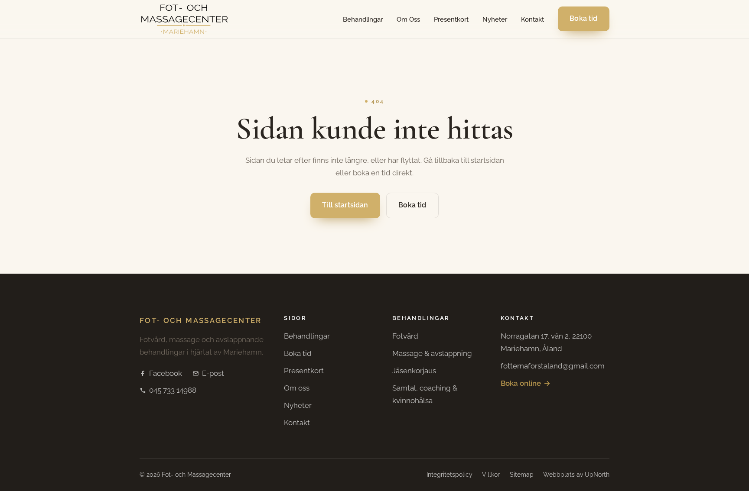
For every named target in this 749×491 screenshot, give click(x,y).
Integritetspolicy (449, 474)
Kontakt (532, 19)
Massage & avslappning (432, 353)
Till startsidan (345, 205)
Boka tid (584, 19)
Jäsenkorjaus (414, 370)
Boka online (525, 383)
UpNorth (597, 474)
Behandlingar (363, 19)
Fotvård (405, 336)
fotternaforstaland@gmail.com (553, 366)
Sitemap (522, 474)
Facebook (165, 373)
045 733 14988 (172, 390)
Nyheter (494, 19)
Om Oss (408, 19)
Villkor (491, 474)
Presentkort (451, 19)
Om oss (296, 388)
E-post (213, 373)
